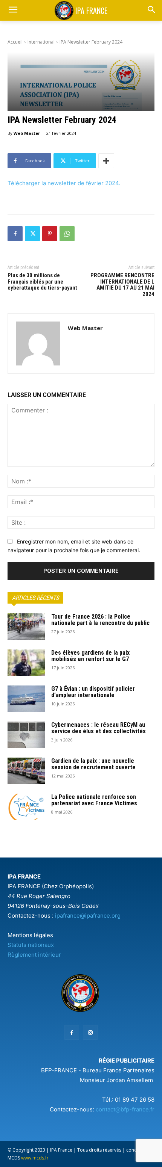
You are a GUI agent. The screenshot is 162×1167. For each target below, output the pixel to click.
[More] (106, 160)
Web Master (27, 133)
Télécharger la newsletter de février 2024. (64, 183)
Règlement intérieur (34, 954)
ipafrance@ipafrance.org (88, 915)
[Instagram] (90, 1032)
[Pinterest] (49, 233)
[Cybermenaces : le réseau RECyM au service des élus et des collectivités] (26, 735)
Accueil (15, 42)
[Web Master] (38, 343)
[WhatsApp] (67, 233)
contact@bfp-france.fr (125, 1109)
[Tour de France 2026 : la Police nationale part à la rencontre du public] (26, 626)
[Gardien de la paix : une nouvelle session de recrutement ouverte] (26, 771)
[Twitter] (32, 233)
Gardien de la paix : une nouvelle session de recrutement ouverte (93, 764)
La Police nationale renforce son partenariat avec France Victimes (94, 800)
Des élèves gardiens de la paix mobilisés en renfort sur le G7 (90, 656)
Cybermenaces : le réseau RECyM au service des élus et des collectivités (98, 728)
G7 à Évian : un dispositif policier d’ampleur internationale (93, 692)
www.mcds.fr (35, 1158)
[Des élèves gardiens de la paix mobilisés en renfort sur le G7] (26, 662)
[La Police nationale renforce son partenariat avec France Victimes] (26, 807)
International (41, 42)
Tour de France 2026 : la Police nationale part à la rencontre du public (100, 620)
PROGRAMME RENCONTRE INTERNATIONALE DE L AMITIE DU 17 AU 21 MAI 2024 (122, 284)
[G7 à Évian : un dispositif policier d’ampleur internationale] (26, 698)
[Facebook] (15, 233)
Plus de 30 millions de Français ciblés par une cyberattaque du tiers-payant (42, 281)
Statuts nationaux (31, 944)
